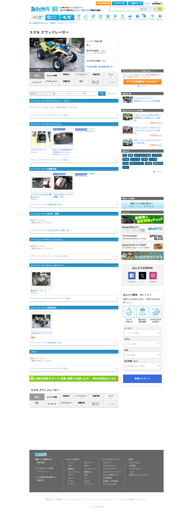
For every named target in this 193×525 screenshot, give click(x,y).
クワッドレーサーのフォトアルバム (46, 239)
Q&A (81, 82)
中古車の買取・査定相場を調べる (99, 67)
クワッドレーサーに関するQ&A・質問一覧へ (51, 230)
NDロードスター (136, 163)
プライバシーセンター (93, 499)
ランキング (37, 82)
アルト (125, 167)
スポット (71, 475)
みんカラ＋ (107, 463)
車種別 (52, 23)
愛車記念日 (158, 163)
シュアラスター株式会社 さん (85, 131)
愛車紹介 (66, 75)
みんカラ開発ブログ (110, 475)
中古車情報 (107, 478)
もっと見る (157, 171)
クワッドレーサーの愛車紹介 (44, 307)
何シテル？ (88, 463)
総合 (37, 76)
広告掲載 (130, 499)
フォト (110, 75)
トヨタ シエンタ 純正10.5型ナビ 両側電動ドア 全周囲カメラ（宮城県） (147, 117)
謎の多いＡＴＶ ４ (38, 291)
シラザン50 (157, 155)
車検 (130, 155)
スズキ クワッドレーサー (143, 98)
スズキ (60, 23)
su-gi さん (34, 152)
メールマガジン (135, 469)
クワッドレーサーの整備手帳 (44, 169)
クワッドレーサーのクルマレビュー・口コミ (50, 101)
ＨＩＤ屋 (153, 159)
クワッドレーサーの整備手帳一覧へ (47, 204)
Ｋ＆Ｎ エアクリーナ (38, 150)
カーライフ (88, 484)
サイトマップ (142, 499)
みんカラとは (134, 463)
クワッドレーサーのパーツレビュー (46, 124)
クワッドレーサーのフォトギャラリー (47, 265)
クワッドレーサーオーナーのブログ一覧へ (50, 368)
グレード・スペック (96, 82)
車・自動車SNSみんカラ (38, 23)
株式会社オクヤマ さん (61, 154)
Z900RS (148, 163)
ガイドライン (111, 499)
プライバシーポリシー (73, 499)
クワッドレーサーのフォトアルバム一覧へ (50, 256)
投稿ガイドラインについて (139, 475)
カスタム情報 (52, 76)
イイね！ (71, 481)
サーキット (72, 484)
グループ (71, 478)
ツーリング (135, 159)
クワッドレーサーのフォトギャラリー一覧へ (51, 298)
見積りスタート (142, 378)
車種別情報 (40, 463)
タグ (85, 478)
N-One (125, 163)
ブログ (34, 352)
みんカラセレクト (110, 466)
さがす (86, 466)
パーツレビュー (81, 75)
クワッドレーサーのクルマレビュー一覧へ (50, 115)
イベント (71, 463)
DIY (124, 155)
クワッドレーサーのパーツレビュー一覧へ (50, 160)
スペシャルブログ (110, 469)
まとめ (86, 481)
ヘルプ (148, 3)
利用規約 (59, 499)
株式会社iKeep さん (82, 176)
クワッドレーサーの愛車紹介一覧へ (47, 342)
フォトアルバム (74, 472)
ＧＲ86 (144, 159)
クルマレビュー (52, 82)
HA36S (125, 159)
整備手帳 (96, 75)
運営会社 (49, 499)
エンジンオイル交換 (142, 155)
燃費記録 (66, 82)
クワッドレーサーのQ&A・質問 (45, 214)
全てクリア (112, 94)
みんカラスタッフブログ (112, 472)
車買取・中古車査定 (110, 481)
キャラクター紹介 (110, 484)
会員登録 (132, 466)
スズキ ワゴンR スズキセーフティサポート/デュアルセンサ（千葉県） (147, 130)
